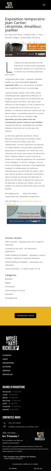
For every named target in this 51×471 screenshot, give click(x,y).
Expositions (8, 363)
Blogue (16, 37)
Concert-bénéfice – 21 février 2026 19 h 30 (22, 269)
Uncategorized (11, 298)
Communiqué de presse (30, 37)
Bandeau (9, 37)
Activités (7, 367)
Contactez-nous (25, 315)
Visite (5, 359)
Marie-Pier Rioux (15, 34)
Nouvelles (9, 294)
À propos (7, 355)
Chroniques (10, 286)
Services (6, 370)
